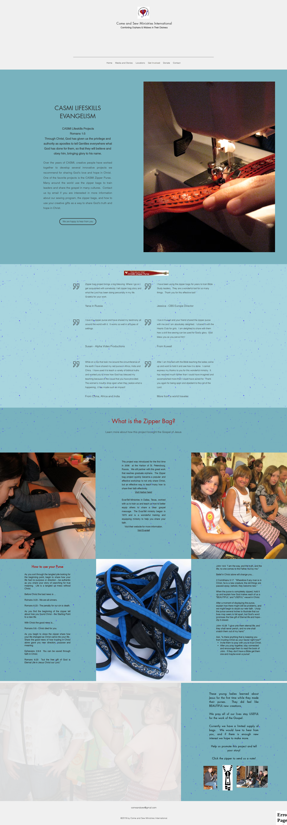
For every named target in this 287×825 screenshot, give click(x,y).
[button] (77, 221)
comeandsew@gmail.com (144, 807)
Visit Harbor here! (143, 492)
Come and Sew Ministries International (144, 23)
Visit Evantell (144, 530)
